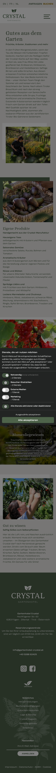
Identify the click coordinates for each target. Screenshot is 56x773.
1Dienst (15, 392)
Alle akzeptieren (28, 420)
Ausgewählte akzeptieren (28, 414)
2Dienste (16, 378)
